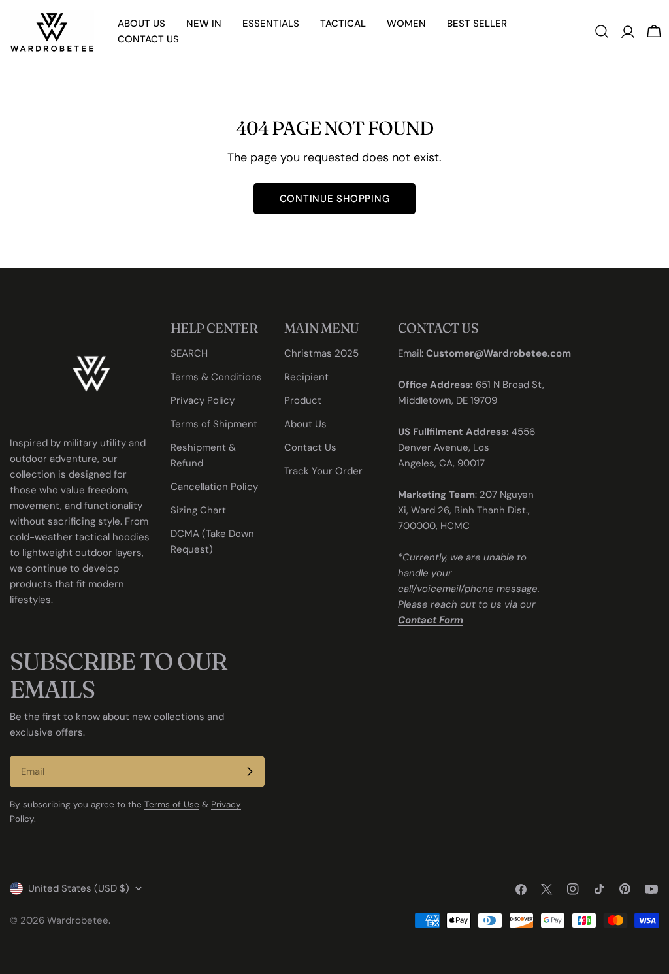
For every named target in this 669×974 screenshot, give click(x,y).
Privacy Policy (203, 400)
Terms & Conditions (216, 376)
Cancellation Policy (214, 486)
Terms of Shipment (214, 423)
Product (302, 400)
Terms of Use (171, 804)
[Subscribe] (249, 771)
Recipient (306, 376)
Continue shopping (335, 198)
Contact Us (310, 447)
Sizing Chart (198, 510)
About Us (305, 423)
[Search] (602, 31)
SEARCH (189, 353)
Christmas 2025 (321, 353)
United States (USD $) (78, 888)
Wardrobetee (77, 920)
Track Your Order (323, 471)
